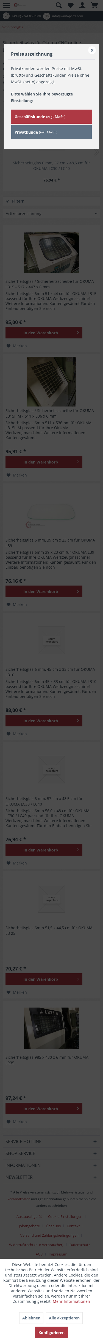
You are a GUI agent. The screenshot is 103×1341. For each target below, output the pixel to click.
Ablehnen (31, 1318)
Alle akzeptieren (64, 1318)
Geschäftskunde (40, 116)
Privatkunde (36, 132)
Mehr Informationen (71, 1301)
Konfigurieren (51, 1332)
